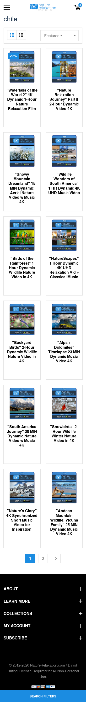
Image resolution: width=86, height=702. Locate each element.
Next (56, 558)
